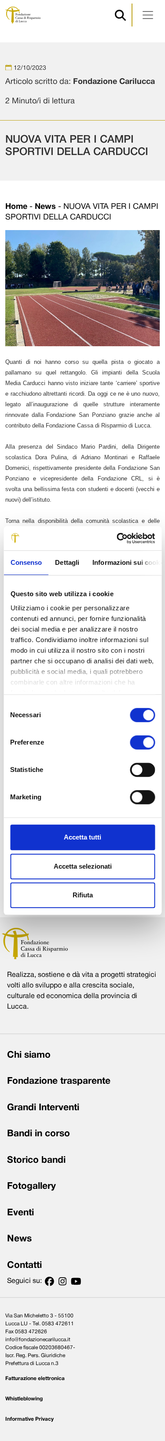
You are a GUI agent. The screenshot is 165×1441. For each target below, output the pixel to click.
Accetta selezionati (83, 866)
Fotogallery (31, 1186)
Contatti (24, 1265)
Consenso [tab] (26, 562)
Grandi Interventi (43, 1108)
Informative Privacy (29, 1419)
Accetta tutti (82, 837)
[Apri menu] (148, 15)
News (45, 207)
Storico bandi (36, 1160)
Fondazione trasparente (58, 1081)
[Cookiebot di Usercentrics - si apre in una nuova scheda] (117, 538)
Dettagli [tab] (67, 562)
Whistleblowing (24, 1398)
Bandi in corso (38, 1134)
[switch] (142, 742)
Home (16, 207)
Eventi (20, 1213)
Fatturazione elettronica (35, 1378)
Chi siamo (29, 1055)
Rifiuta (83, 895)
